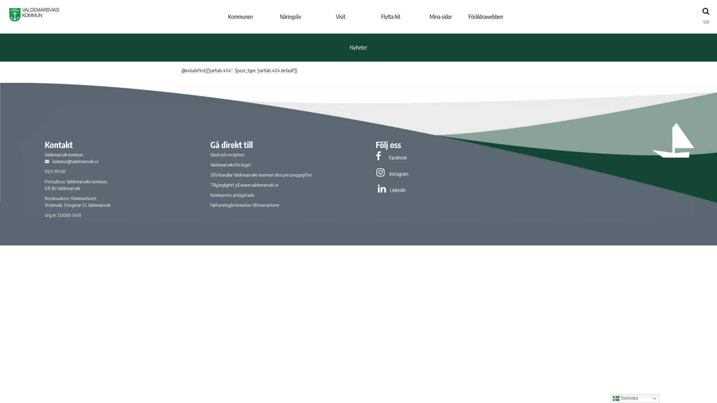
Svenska (629, 398)
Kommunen (240, 16)
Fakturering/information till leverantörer (245, 205)
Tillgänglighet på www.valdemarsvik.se (244, 185)
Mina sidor (441, 16)
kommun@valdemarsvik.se (76, 161)
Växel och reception (227, 155)
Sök (706, 20)
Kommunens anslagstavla (232, 195)
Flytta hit (390, 16)
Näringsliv (290, 16)
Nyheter (358, 47)
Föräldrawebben (486, 16)
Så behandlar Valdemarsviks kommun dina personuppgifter (261, 175)
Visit (341, 16)
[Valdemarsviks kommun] (34, 15)
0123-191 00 (55, 171)
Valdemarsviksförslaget (230, 165)
